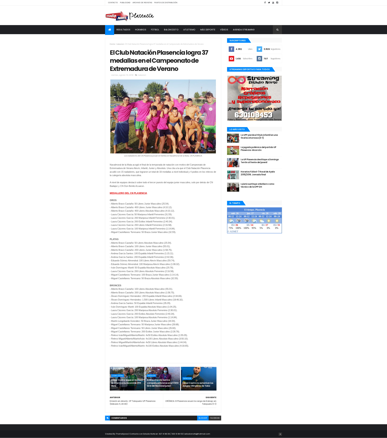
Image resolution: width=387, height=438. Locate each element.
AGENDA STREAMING (244, 29)
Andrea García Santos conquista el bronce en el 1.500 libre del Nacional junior (162, 382)
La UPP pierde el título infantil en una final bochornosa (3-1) (259, 136)
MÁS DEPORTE (207, 29)
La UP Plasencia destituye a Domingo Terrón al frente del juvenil (260, 161)
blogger (203, 418)
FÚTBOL (155, 29)
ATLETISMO (189, 29)
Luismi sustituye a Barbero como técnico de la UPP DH (257, 185)
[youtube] (273, 2)
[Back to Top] (280, 434)
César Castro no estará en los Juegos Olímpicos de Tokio (197, 384)
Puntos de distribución (165, 2)
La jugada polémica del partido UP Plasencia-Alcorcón (258, 149)
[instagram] (277, 2)
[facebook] (265, 2)
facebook (215, 418)
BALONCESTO (171, 29)
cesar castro (117, 376)
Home (112, 44)
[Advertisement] (227, 15)
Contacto (113, 2)
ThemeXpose (122, 434)
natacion (120, 44)
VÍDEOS (224, 29)
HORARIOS (140, 29)
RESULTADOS (123, 29)
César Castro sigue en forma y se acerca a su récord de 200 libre (127, 382)
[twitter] (269, 2)
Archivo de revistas (142, 2)
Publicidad (125, 2)
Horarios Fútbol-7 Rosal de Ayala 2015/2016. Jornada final (258, 173)
